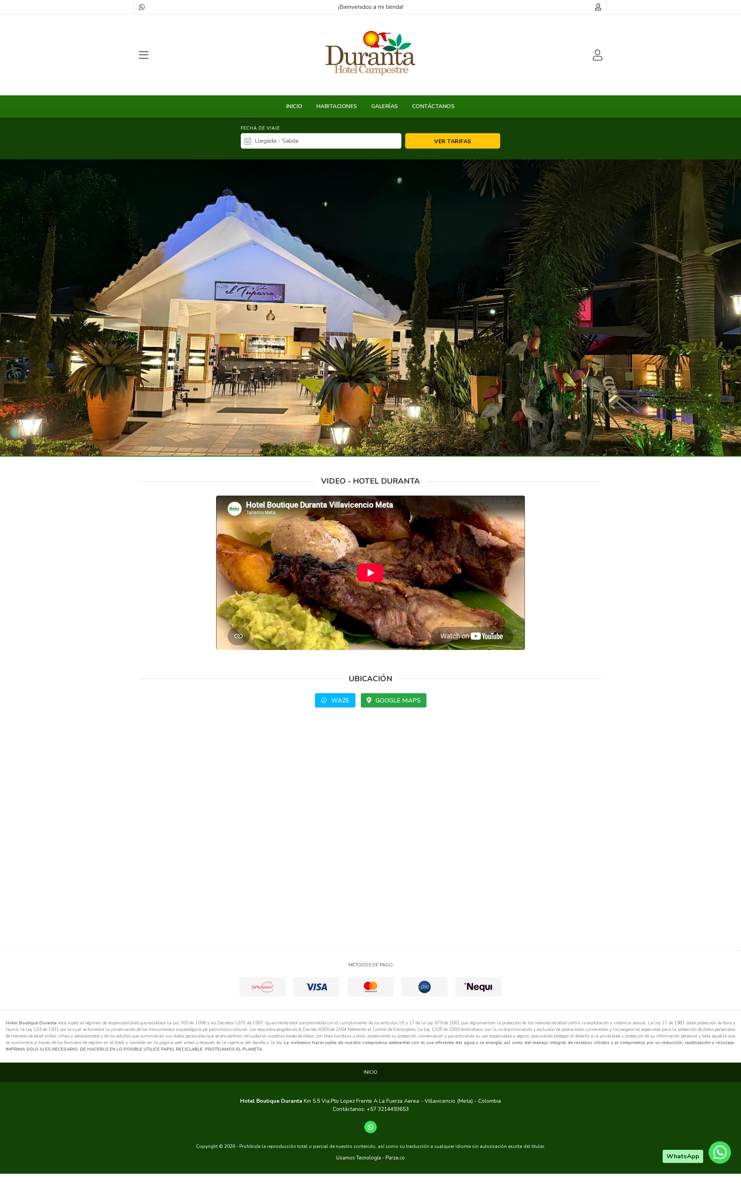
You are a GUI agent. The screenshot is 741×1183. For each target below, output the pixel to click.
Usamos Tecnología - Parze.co (370, 1157)
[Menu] (143, 55)
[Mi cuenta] (598, 7)
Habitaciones (336, 106)
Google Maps (397, 700)
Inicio (294, 106)
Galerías (384, 106)
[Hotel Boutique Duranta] (370, 52)
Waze (340, 700)
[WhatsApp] (141, 7)
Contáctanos (433, 106)
